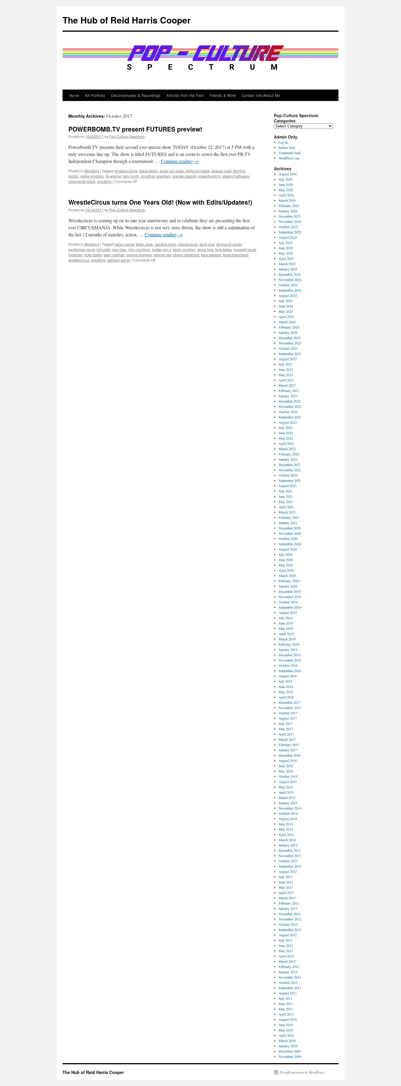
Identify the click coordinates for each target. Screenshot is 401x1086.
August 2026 (288, 173)
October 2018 (288, 665)
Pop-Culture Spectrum (127, 136)
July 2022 (285, 427)
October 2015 (288, 776)
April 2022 (286, 443)
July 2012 (285, 940)
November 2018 (290, 660)
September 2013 (290, 866)
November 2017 (290, 707)
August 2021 (288, 485)
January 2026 (288, 210)
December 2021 (290, 464)
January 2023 (288, 395)
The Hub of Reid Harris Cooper (127, 20)
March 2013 (287, 897)
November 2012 (290, 919)
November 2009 (290, 1056)
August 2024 (288, 295)
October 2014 (288, 813)
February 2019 (289, 644)
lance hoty (205, 249)
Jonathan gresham (156, 176)
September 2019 (290, 607)
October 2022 (288, 411)
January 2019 (288, 649)
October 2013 (288, 860)
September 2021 (290, 480)
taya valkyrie (211, 254)
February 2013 (289, 903)
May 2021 (286, 501)
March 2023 (287, 385)
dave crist (207, 244)
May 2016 (286, 771)
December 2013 (290, 850)
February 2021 (289, 517)
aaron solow (124, 244)
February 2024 (289, 327)
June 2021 (286, 496)
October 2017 (288, 712)
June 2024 (286, 306)
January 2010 (288, 1045)
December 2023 (290, 337)
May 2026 (286, 189)
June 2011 (286, 1003)
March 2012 (287, 961)
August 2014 (288, 818)
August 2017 (288, 718)
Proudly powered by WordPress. (302, 1072)
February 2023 (289, 390)
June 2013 (286, 882)
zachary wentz (118, 259)
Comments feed (289, 152)
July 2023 (285, 364)
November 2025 (290, 221)
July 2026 (285, 179)
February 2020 (289, 580)
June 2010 (286, 1024)
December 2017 (290, 702)
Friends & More (223, 95)
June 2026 (286, 184)
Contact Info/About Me (261, 95)
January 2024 (288, 332)
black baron (148, 170)
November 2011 (290, 977)
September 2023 (290, 353)
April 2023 (286, 380)
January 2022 (288, 459)
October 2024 (288, 284)
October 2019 (288, 602)
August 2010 (288, 1019)
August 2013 (288, 871)
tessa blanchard (235, 254)
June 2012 (286, 945)
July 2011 (285, 998)
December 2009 (290, 1051)
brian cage (144, 244)
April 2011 (286, 1014)
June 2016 (286, 765)
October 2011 (288, 982)
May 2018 (286, 691)
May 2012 (286, 950)
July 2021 (285, 491)
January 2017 (288, 749)
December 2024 (290, 274)
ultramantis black (81, 181)
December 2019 (290, 591)
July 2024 (285, 300)
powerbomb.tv (209, 176)
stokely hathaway (236, 176)
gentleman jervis (81, 249)
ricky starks (93, 254)
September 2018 (290, 670)
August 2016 (288, 760)
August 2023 (288, 358)
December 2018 (290, 654)
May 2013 (286, 887)
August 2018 (288, 676)
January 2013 (288, 908)
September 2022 (290, 417)
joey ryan (119, 249)
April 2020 (286, 570)
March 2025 (287, 263)
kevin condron (184, 249)
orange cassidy (184, 176)
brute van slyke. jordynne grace (185, 170)
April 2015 (286, 792)
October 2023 (288, 348)
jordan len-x (161, 249)
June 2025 (286, 247)
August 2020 (288, 549)
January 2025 (288, 269)
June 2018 (286, 686)
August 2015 (288, 781)
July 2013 (285, 876)
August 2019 (288, 612)
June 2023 (286, 369)
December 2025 (290, 216)
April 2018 (286, 697)
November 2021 (290, 469)
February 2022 (289, 454)
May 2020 (286, 565)
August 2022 (288, 422)
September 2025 (290, 232)
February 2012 (289, 966)
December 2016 (290, 755)
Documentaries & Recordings (136, 95)
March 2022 (287, 448)
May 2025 (286, 253)
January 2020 (288, 586)
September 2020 (290, 543)
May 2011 (286, 1008)
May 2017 (286, 728)
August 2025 (288, 237)
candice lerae (165, 244)
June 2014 (286, 823)
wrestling (104, 181)
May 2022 (286, 438)
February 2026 (289, 205)
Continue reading (180, 161)
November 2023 (290, 343)
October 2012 (288, 924)
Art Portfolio (95, 95)
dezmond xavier (229, 244)
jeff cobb (103, 249)
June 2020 (286, 559)
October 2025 (288, 226)
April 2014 (286, 834)
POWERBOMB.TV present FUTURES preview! (135, 128)
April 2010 (286, 1035)
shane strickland (186, 254)
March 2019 (287, 639)
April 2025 (286, 258)
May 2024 (286, 311)
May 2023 (286, 374)
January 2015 (288, 802)
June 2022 (286, 432)
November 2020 (290, 533)
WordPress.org (289, 158)
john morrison (139, 249)
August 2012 (288, 934)
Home (74, 95)
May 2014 (286, 829)
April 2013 (286, 892)
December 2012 (290, 913)
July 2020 (285, 554)
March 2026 (287, 200)
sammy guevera (139, 254)
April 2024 (286, 316)
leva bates (223, 249)
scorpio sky (162, 254)
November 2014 (290, 808)
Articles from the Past (185, 95)
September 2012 (290, 929)
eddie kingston (92, 176)
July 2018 (285, 681)
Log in (283, 142)
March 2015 (287, 797)
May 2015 (286, 786)
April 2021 (286, 506)
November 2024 (290, 279)
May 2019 (286, 628)
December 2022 (290, 401)
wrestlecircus (78, 259)
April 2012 (286, 956)
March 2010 (287, 1040)
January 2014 (288, 845)
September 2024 (290, 290)
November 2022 (290, 406)
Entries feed (287, 147)
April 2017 (286, 734)
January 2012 (288, 971)
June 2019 (286, 623)
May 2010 (286, 1030)
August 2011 (288, 993)
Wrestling (91, 170)
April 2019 (286, 633)
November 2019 (290, 596)
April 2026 (286, 195)
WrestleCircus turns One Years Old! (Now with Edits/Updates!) (160, 202)
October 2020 (288, 538)
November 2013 (290, 855)
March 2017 (287, 739)
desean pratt (221, 170)
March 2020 (287, 575)
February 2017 (289, 744)
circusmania (188, 244)
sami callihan (114, 254)
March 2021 (287, 512)
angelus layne (126, 170)
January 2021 (288, 522)
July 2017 (285, 723)
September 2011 (290, 987)
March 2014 (287, 839)
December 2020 (290, 528)
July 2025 (285, 242)
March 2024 (287, 321)
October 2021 (288, 475)
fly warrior (113, 176)
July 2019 (285, 617)
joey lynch (131, 176)
